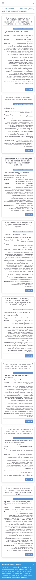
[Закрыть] (33, 564)
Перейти (28, 89)
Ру (33, 3)
